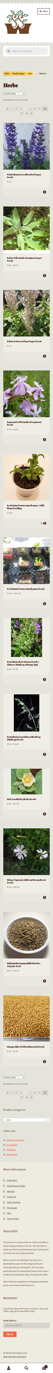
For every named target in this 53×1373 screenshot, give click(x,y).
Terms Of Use (13, 1219)
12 (27, 113)
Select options (44, 192)
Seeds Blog (11, 1150)
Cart (40, 1366)
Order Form (12, 1180)
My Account (12, 1208)
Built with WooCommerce (14, 1357)
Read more (44, 523)
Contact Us (11, 1197)
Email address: (10, 1320)
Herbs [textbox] (26, 1120)
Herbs (30, 74)
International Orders (16, 1186)
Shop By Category (18, 74)
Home (7, 74)
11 (21, 113)
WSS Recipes (12, 1154)
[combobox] (26, 1120)
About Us (11, 1191)
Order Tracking (13, 1202)
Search (26, 1368)
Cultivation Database (15, 1140)
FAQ (9, 1213)
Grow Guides (12, 1145)
